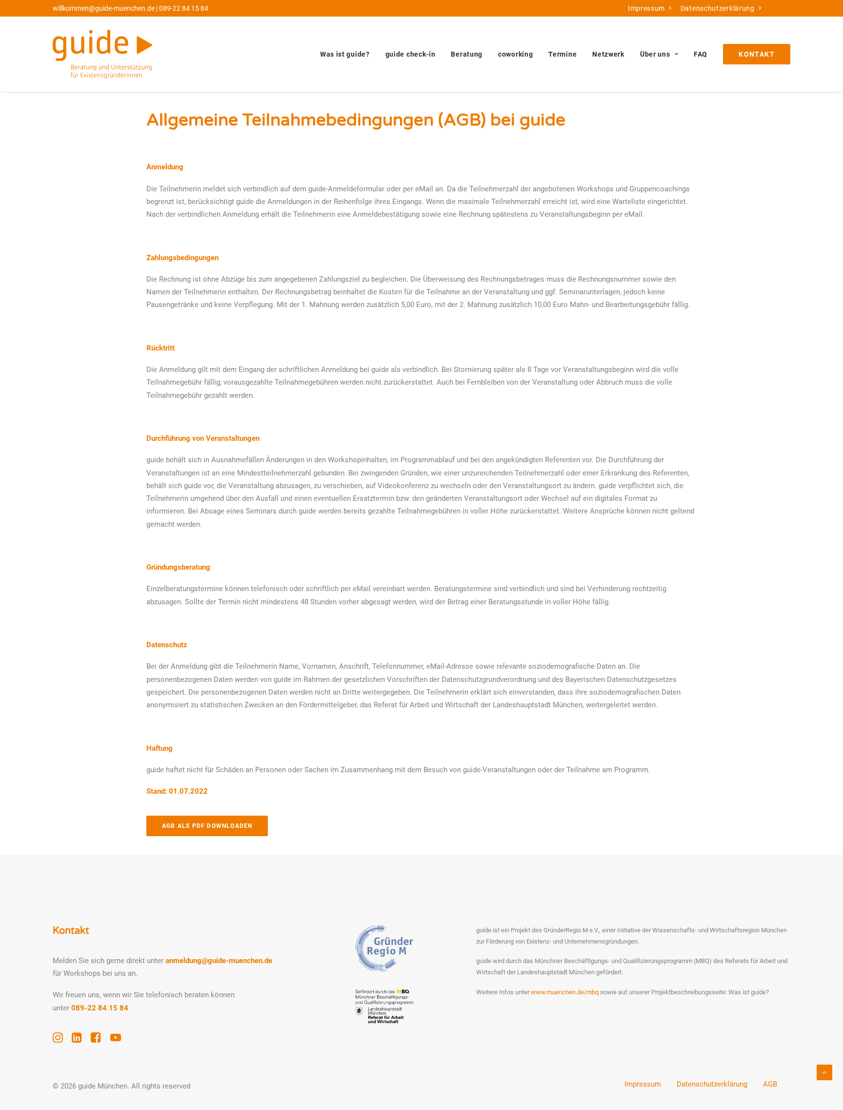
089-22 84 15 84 (183, 8)
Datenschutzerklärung (718, 8)
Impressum (646, 8)
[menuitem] (649, 8)
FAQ (700, 54)
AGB (777, 8)
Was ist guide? (345, 54)
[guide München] (102, 54)
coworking (515, 54)
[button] (58, 1040)
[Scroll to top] (824, 1072)
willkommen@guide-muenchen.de (104, 8)
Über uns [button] (655, 54)
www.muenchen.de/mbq (565, 992)
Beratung (466, 54)
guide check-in (410, 54)
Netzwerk (608, 54)
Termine (562, 54)
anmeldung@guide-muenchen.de (218, 960)
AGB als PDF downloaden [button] (207, 825)
